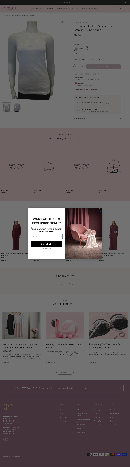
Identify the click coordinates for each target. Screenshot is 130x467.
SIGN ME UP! (46, 244)
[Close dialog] (99, 210)
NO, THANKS (46, 249)
